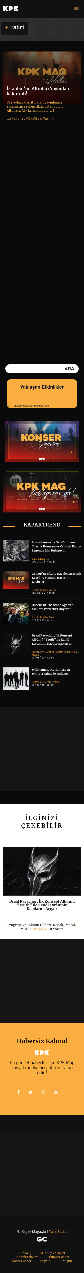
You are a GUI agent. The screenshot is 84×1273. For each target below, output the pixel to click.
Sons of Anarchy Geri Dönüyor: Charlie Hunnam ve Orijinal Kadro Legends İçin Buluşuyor (56, 546)
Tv (47, 558)
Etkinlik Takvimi (26, 1257)
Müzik (43, 590)
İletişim (66, 1261)
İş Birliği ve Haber (52, 1253)
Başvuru (46, 1261)
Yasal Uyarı (58, 1231)
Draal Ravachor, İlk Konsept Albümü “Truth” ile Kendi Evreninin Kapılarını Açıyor (52, 639)
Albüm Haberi (54, 652)
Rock (51, 617)
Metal (75, 652)
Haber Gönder (21, 1261)
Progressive (38, 652)
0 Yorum (57, 929)
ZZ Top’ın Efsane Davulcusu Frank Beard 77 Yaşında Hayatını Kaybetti (56, 578)
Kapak (41, 558)
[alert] (42, 405)
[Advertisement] (42, 749)
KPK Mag (25, 1253)
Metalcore (45, 682)
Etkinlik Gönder (58, 1257)
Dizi (34, 558)
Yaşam (52, 590)
